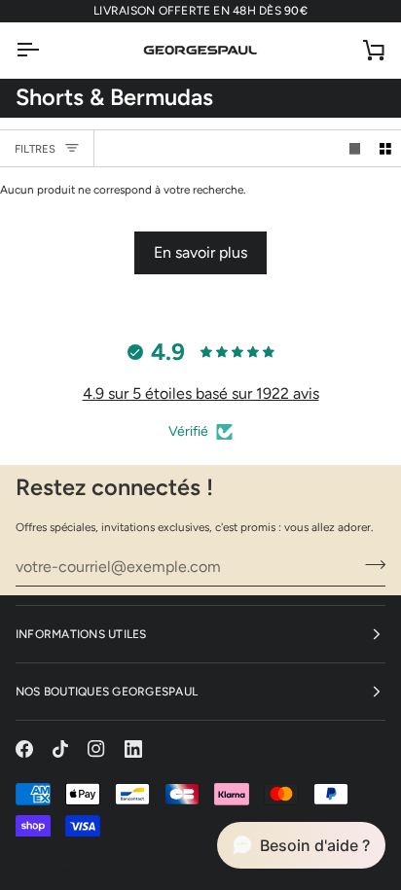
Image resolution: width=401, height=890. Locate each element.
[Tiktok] (60, 749)
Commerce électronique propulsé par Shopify (167, 871)
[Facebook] (24, 749)
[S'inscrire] (369, 564)
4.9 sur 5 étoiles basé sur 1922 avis (201, 393)
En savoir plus (200, 252)
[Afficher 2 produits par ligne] (385, 148)
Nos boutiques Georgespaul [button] (107, 691)
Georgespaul (71, 854)
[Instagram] (96, 749)
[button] (301, 845)
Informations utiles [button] (81, 634)
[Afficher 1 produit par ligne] (355, 148)
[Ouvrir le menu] (45, 50)
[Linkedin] (133, 749)
